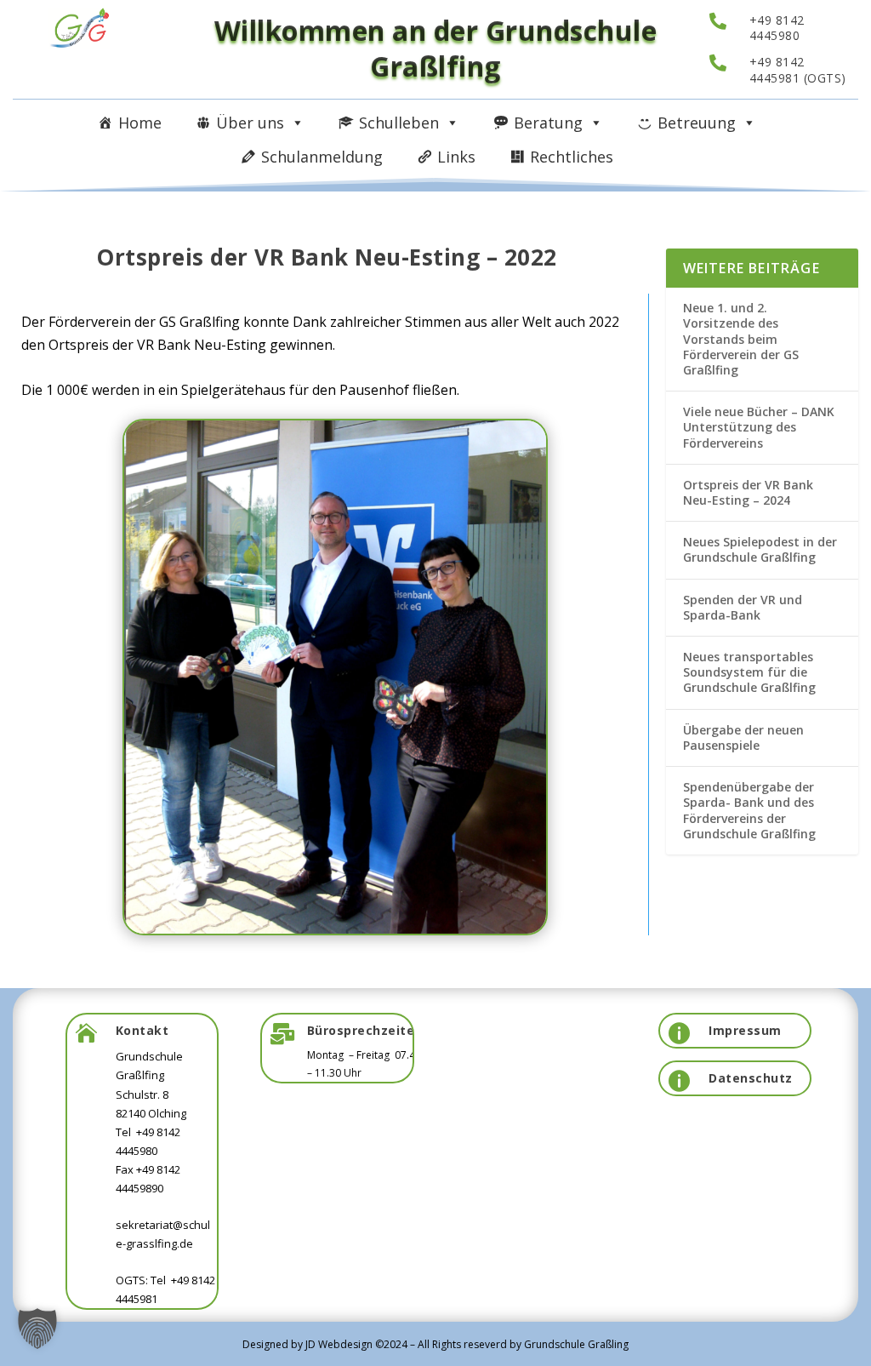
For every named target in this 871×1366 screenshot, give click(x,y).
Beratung (548, 122)
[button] (37, 1328)
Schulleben (399, 122)
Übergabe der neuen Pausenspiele (743, 737)
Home (140, 122)
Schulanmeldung (322, 156)
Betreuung (697, 122)
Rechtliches (571, 156)
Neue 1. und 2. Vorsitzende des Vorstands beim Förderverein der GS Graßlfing (741, 339)
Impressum (745, 1030)
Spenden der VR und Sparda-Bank (742, 607)
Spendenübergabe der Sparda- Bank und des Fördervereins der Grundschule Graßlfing (749, 810)
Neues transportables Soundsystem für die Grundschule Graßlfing (749, 672)
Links (456, 156)
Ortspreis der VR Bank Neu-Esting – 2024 (748, 492)
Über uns (250, 122)
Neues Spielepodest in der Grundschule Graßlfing (760, 549)
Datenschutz (751, 1078)
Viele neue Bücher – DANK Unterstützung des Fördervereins (758, 426)
